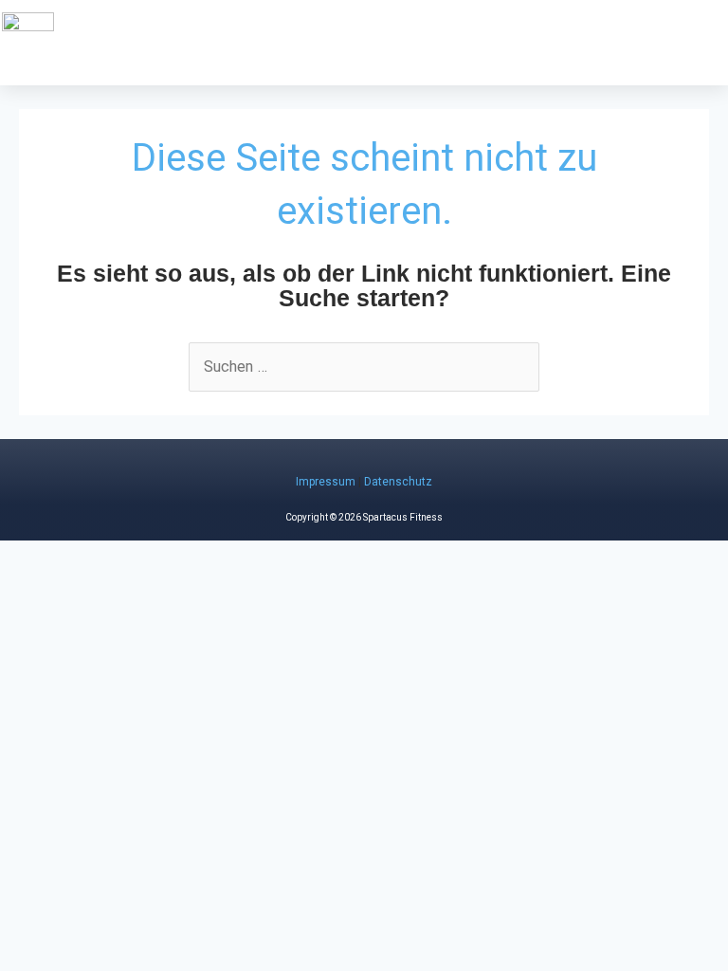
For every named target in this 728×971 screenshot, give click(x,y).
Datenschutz (398, 481)
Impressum (325, 481)
